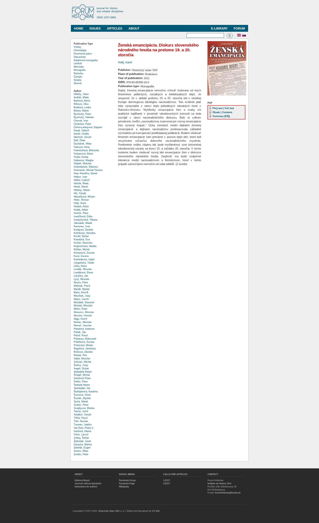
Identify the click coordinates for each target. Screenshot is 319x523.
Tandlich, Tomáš (82, 414)
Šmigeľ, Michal (82, 375)
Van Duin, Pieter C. (84, 427)
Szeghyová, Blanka (84, 408)
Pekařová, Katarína (84, 328)
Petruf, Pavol (81, 335)
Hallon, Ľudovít (82, 180)
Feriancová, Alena (83, 153)
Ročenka (78, 73)
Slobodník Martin (83, 371)
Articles (114, 28)
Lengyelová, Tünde (84, 262)
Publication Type (83, 43)
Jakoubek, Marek (83, 223)
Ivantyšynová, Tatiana (85, 219)
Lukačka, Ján (81, 275)
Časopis (78, 76)
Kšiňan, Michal (82, 249)
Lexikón (78, 63)
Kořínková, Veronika (84, 233)
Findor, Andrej (81, 157)
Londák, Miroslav (83, 269)
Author (77, 91)
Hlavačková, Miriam (84, 196)
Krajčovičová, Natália (85, 246)
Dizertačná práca (83, 53)
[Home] (85, 12)
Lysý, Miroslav (81, 279)
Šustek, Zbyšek (82, 398)
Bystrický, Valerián (84, 117)
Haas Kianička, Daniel (85, 173)
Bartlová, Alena (82, 100)
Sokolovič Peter (82, 378)
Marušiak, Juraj (82, 295)
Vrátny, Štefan (81, 437)
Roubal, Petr (80, 355)
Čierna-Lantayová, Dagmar (88, 127)
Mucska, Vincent (83, 315)
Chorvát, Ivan (81, 120)
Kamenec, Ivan (82, 226)
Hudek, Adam (81, 209)
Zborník (78, 83)
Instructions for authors (86, 486)
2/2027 (166, 483)
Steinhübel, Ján (82, 388)
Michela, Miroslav (83, 305)
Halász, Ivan (80, 176)
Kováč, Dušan (81, 236)
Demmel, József (82, 137)
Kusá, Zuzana (81, 256)
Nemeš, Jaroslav (83, 325)
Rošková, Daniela (83, 351)
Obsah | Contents (222, 112)
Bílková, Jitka (81, 104)
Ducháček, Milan (83, 143)
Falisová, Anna (82, 147)
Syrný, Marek (81, 401)
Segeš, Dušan (81, 368)
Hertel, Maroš (81, 186)
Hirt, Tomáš (80, 193)
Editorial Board (82, 480)
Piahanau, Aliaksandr (85, 338)
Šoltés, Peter (81, 381)
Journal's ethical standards (88, 483)
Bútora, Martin (81, 110)
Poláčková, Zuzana (84, 341)
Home (78, 28)
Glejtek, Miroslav (83, 163)
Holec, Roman (81, 199)
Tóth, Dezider (81, 421)
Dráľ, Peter (79, 140)
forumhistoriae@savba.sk (228, 492)
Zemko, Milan (81, 451)
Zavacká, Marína (83, 444)
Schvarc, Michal (82, 361)
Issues (95, 28)
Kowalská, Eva (82, 239)
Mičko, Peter (80, 308)
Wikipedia (124, 486)
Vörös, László (81, 434)
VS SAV (156, 511)
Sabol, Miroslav (82, 358)
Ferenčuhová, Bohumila (86, 150)
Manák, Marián (82, 289)
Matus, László (81, 299)
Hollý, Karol (80, 203)
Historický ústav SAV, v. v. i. (112, 511)
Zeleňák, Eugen (82, 447)
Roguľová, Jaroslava (85, 348)
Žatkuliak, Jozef (82, 441)
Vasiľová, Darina (82, 431)
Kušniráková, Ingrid (84, 259)
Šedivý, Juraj (81, 365)
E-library (219, 28)
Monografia (79, 70)
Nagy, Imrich (80, 318)
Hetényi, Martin (82, 190)
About (133, 28)
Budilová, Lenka (82, 107)
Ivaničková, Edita (83, 216)
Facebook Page (127, 483)
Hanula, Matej (81, 183)
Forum (239, 28)
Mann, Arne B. (81, 292)
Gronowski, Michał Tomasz (88, 170)
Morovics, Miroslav (84, 312)
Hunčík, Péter (81, 213)
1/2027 (166, 480)
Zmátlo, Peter (81, 454)
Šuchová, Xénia (82, 394)
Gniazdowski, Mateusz (86, 166)
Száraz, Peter (81, 404)
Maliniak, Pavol (82, 285)
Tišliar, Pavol (81, 418)
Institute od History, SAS (219, 483)
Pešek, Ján (80, 332)
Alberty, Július (81, 94)
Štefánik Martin (82, 384)
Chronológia (80, 50)
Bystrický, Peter (82, 114)
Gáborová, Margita (83, 160)
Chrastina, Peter (82, 124)
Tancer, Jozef (81, 411)
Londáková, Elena (83, 272)
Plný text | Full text (223, 108)
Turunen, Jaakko (83, 424)
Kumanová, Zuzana (84, 252)
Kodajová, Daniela (83, 229)
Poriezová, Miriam (83, 345)
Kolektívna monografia (86, 60)
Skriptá (77, 80)
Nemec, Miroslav (83, 322)
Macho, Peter (81, 282)
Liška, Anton (80, 266)
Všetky (77, 47)
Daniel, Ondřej (81, 133)
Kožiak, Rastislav (83, 242)
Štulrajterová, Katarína (86, 391)
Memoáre (79, 66)
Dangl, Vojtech (81, 130)
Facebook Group (127, 480)
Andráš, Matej (81, 97)
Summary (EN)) (221, 116)
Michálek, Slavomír (84, 302)
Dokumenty (80, 57)
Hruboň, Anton (81, 206)
